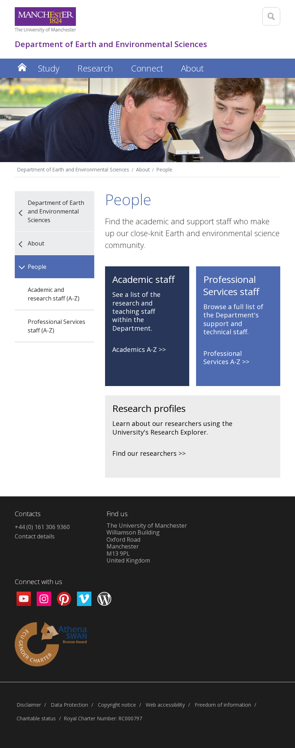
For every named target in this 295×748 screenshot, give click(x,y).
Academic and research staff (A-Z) (54, 294)
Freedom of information (223, 704)
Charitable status (36, 718)
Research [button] (95, 68)
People (164, 169)
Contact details (35, 536)
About (143, 169)
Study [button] (48, 68)
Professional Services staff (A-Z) (56, 326)
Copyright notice (117, 704)
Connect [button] (147, 68)
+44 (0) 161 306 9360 (42, 527)
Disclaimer (29, 704)
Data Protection (69, 704)
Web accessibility (165, 704)
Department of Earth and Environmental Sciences (73, 169)
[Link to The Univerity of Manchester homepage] (45, 20)
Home (22, 67)
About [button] (192, 68)
